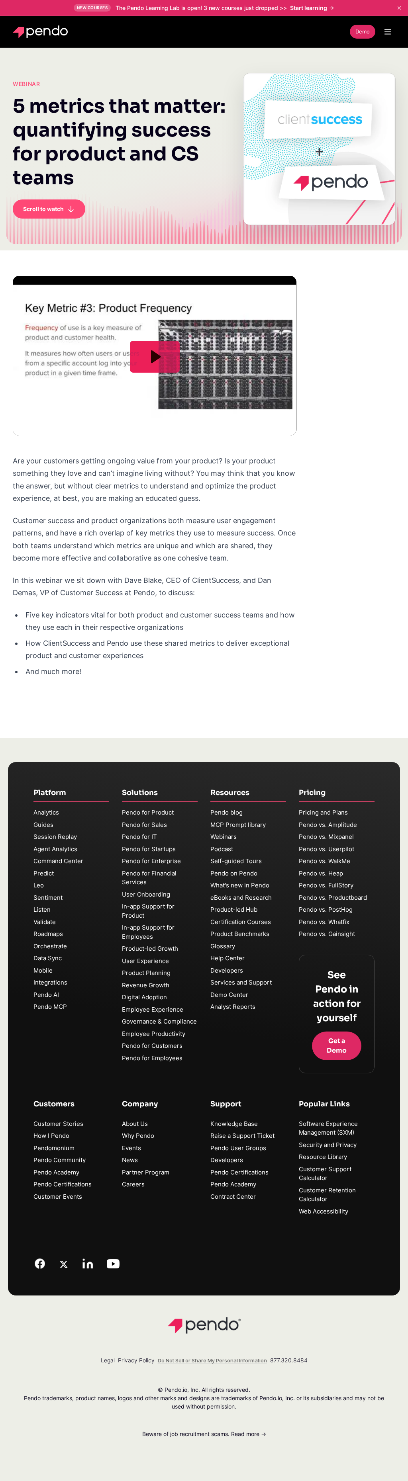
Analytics (46, 812)
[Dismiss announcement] (399, 8)
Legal (108, 1360)
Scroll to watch (43, 208)
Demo (362, 31)
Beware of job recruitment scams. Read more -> (204, 1433)
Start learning (308, 7)
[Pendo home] (42, 32)
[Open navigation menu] (387, 31)
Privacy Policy (136, 1360)
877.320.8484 (289, 1360)
